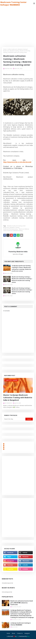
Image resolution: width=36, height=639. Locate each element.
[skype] (10, 556)
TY (17, 636)
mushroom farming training (10, 229)
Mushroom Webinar (24, 229)
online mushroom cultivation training (17, 49)
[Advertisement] (18, 26)
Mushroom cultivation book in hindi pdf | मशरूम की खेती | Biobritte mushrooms (21, 602)
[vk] (25, 560)
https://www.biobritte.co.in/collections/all (17, 162)
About (13, 633)
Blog (28, 636)
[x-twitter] (25, 552)
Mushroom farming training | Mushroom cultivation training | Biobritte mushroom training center (22, 279)
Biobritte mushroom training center (16, 226)
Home (4, 49)
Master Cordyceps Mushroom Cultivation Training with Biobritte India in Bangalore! (17, 397)
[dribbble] (25, 569)
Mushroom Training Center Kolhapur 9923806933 (13, 3)
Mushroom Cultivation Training (11, 227)
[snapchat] (10, 569)
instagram (27, 633)
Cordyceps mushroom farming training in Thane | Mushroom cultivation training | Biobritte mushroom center (21, 268)
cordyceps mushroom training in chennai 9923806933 (20, 624)
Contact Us (20, 633)
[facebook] (10, 552)
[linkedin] (25, 565)
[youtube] (10, 565)
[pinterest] (25, 556)
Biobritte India (8, 68)
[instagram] (10, 560)
